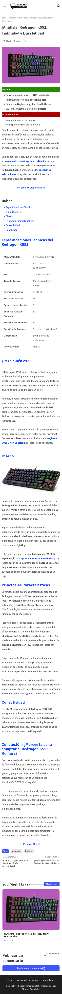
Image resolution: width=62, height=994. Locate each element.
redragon (16, 851)
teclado (12, 18)
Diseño (9, 216)
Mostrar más (52, 884)
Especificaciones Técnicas (20, 207)
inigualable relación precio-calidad (24, 161)
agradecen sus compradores (37, 558)
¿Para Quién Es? (14, 212)
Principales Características (20, 221)
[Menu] (4, 6)
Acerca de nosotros (27, 980)
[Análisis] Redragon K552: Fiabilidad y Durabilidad (26, 935)
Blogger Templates (26, 986)
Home (10, 980)
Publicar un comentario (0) (31, 968)
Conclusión (12, 230)
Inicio (4, 18)
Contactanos (48, 980)
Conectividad (13, 225)
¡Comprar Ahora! (31, 844)
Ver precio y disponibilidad (31, 187)
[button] (58, 6)
